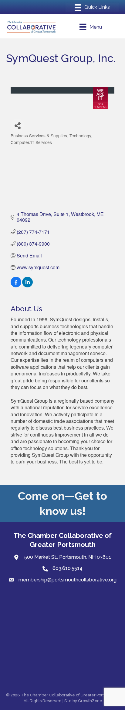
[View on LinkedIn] (27, 285)
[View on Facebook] (16, 285)
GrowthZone (90, 701)
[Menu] (92, 7)
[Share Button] (17, 125)
